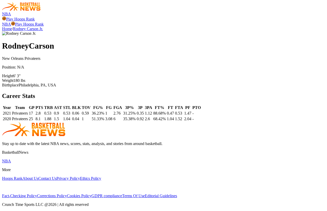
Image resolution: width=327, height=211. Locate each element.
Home (7, 29)
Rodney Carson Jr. (28, 29)
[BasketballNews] (21, 9)
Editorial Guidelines (161, 196)
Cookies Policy (79, 196)
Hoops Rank (12, 178)
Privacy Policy (68, 178)
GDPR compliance (106, 196)
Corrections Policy (52, 196)
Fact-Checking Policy (19, 196)
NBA (6, 14)
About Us (30, 178)
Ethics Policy (90, 178)
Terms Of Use (133, 196)
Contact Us (47, 178)
